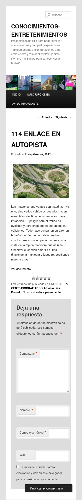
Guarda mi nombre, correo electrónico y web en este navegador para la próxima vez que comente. (39, 473)
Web (23, 454)
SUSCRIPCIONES (38, 94)
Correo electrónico (33, 432)
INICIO (16, 94)
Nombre (26, 410)
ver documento (21, 269)
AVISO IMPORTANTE (25, 103)
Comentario (29, 353)
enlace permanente (48, 292)
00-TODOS (55, 284)
